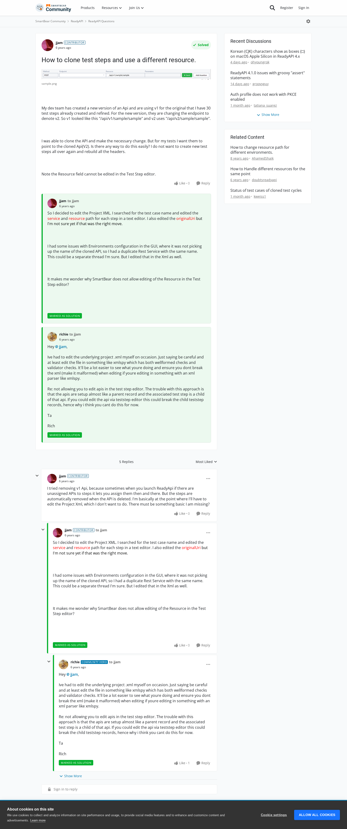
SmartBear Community (50, 21)
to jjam (73, 201)
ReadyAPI (77, 21)
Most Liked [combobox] (206, 461)
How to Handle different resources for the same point (267, 171)
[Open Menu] (308, 21)
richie (63, 334)
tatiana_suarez (265, 105)
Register (286, 7)
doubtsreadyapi (264, 180)
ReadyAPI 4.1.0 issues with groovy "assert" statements (267, 75)
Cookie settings (274, 815)
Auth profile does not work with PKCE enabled (263, 97)
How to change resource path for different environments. (259, 150)
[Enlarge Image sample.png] (126, 74)
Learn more (38, 820)
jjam (59, 42)
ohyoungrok (260, 62)
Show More (73, 776)
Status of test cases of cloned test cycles (266, 190)
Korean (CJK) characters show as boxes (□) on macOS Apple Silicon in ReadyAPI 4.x (267, 54)
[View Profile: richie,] (52, 336)
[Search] (272, 8)
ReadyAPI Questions (101, 21)
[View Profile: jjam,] (52, 203)
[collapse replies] (37, 476)
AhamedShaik (263, 158)
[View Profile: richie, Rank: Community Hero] (63, 664)
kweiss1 (260, 196)
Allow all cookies (317, 815)
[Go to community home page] (53, 8)
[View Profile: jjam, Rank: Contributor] (47, 45)
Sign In (303, 7)
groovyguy (261, 84)
